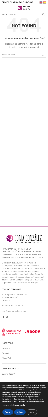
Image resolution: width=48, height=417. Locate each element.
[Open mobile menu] (3, 8)
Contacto (6, 353)
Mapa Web (6, 358)
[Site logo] (24, 8)
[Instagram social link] (6, 317)
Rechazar (20, 412)
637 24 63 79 (17, 306)
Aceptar (7, 412)
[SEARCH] (43, 14)
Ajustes (31, 412)
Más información (19, 405)
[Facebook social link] (3, 317)
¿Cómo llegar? (8, 374)
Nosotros (6, 348)
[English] (41, 2)
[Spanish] (44, 2)
